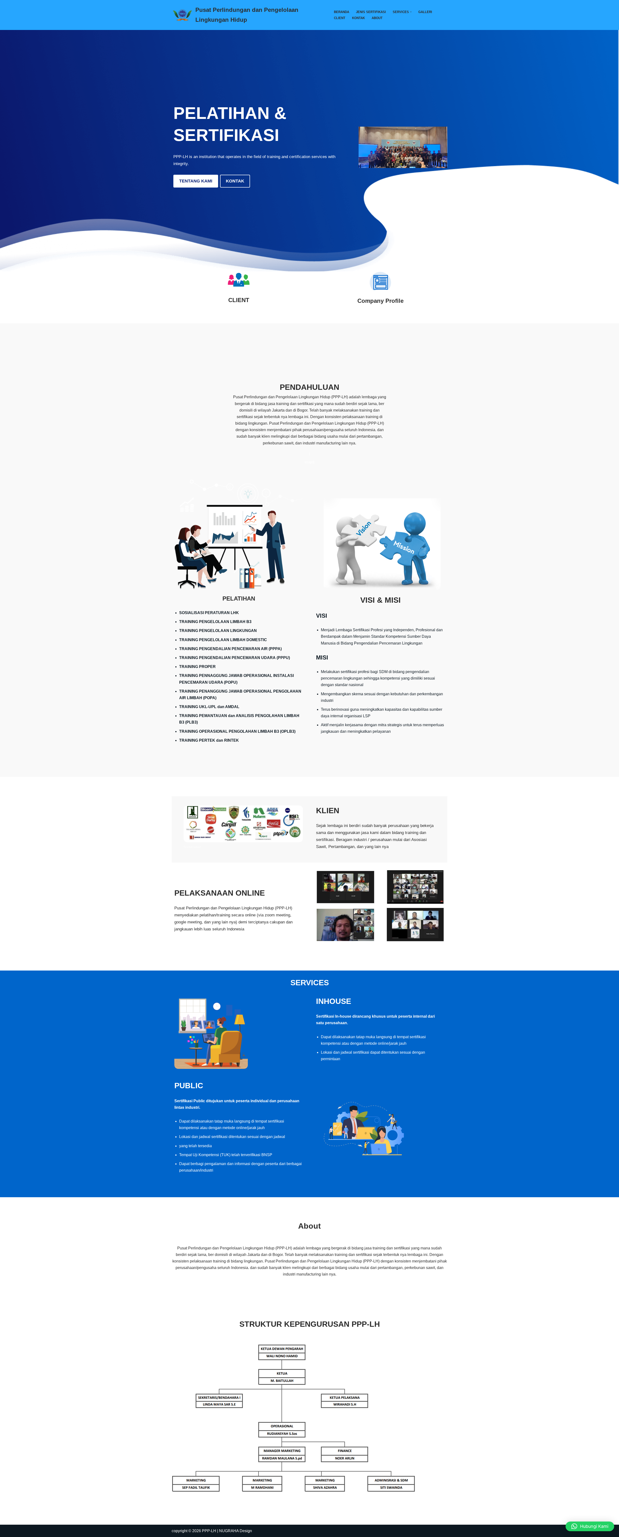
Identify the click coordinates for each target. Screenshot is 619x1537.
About (377, 18)
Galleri (425, 12)
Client (339, 18)
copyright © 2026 (187, 1531)
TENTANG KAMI (195, 181)
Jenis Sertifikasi (371, 12)
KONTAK (235, 181)
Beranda (341, 12)
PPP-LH (209, 1531)
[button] (411, 12)
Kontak (358, 18)
